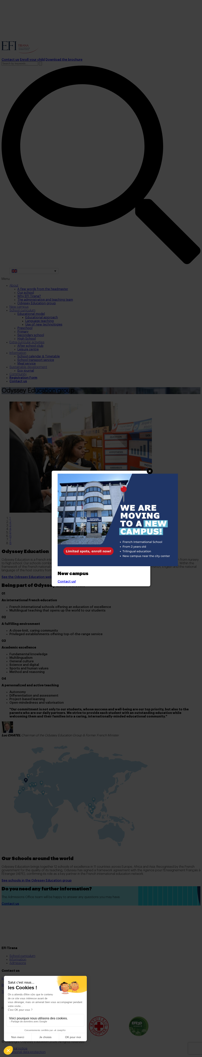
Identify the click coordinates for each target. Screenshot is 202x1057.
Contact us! (67, 581)
